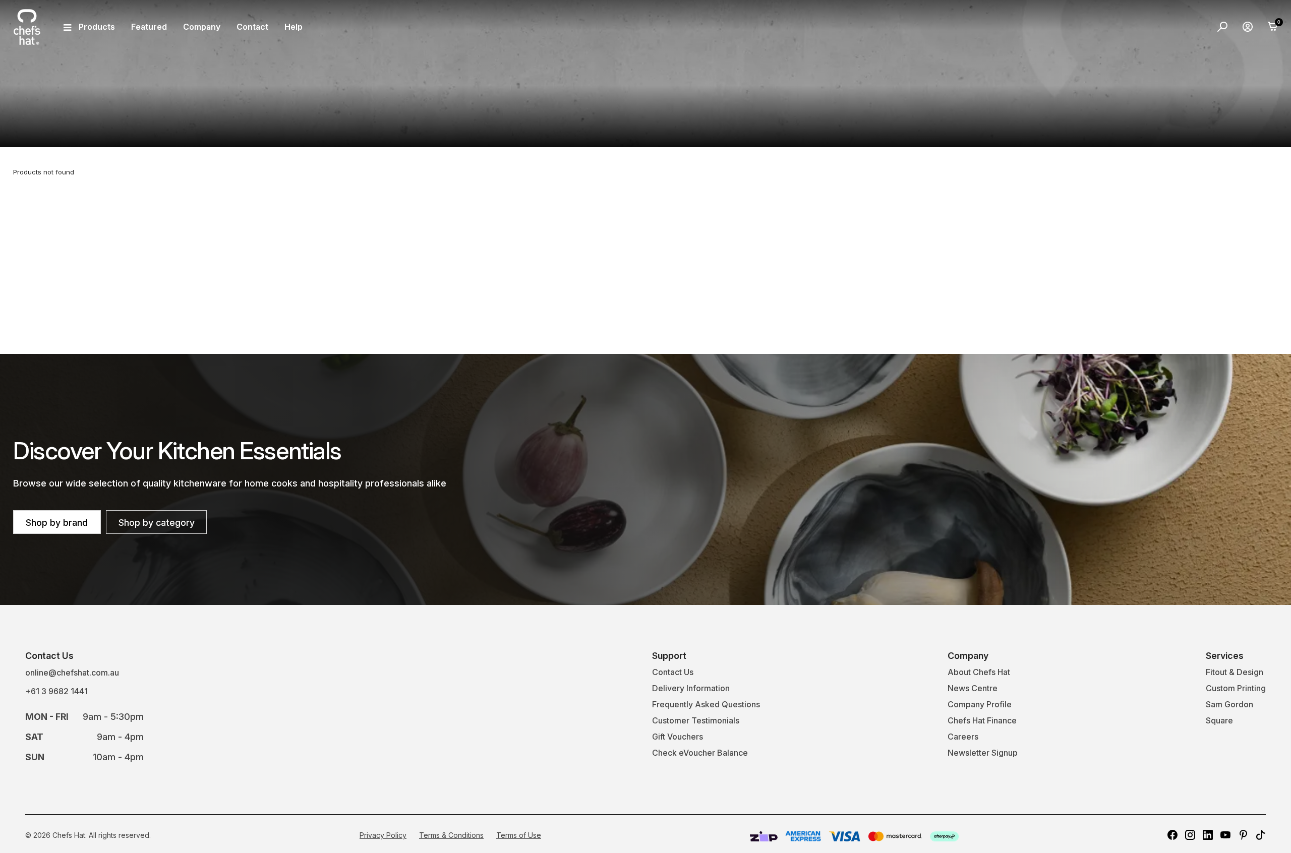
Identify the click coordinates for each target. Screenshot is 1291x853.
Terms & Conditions (451, 835)
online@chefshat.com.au (72, 672)
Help (293, 27)
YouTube (1225, 835)
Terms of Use (518, 835)
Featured (149, 27)
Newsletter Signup (983, 753)
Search (1222, 27)
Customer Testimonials (695, 720)
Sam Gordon (1229, 704)
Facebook (1172, 835)
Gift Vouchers (677, 737)
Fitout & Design (1234, 672)
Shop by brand (57, 522)
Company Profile (980, 704)
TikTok (1261, 835)
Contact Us (672, 672)
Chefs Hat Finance (982, 720)
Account (1248, 27)
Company (201, 27)
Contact (252, 27)
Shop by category (157, 522)
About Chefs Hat (979, 672)
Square (1219, 720)
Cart (1273, 27)
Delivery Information (691, 688)
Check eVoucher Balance (700, 753)
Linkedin (1208, 835)
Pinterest (1243, 835)
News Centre (972, 688)
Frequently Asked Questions (706, 704)
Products (97, 27)
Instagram (1190, 835)
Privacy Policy (383, 835)
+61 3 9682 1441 (56, 691)
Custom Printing (1236, 688)
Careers (963, 737)
